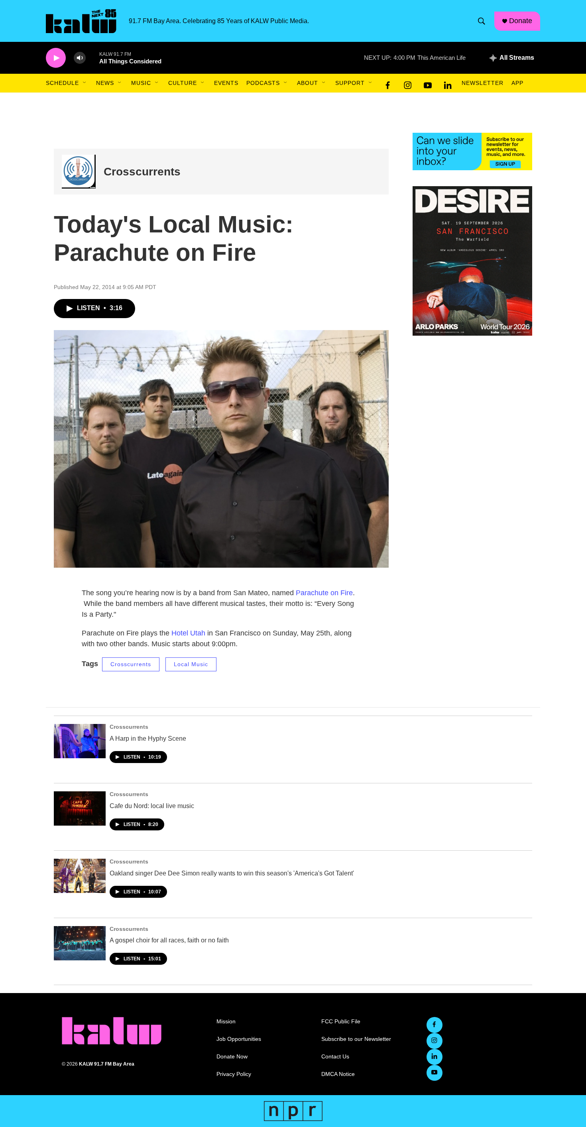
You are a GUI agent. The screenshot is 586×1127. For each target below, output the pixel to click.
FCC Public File (340, 1022)
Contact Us (335, 1057)
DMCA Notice (338, 1074)
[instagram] (408, 83)
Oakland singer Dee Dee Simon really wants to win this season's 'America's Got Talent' (232, 873)
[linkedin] (448, 83)
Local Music (191, 664)
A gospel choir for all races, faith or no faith (169, 940)
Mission (226, 1022)
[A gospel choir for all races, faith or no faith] (80, 943)
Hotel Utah (188, 633)
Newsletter (482, 83)
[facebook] (388, 83)
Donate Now (232, 1057)
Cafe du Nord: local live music (152, 805)
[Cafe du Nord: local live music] (80, 808)
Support (350, 83)
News (105, 83)
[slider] (92, 57)
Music (141, 83)
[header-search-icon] (481, 21)
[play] (55, 58)
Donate (520, 21)
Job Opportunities (238, 1039)
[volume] (80, 58)
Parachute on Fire (324, 593)
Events (226, 83)
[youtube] (428, 83)
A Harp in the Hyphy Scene (148, 738)
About (307, 83)
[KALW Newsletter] (472, 151)
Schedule (62, 83)
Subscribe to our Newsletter (356, 1039)
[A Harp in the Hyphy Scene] (80, 741)
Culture (182, 83)
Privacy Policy (233, 1074)
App (517, 83)
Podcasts (263, 83)
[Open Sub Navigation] (85, 83)
